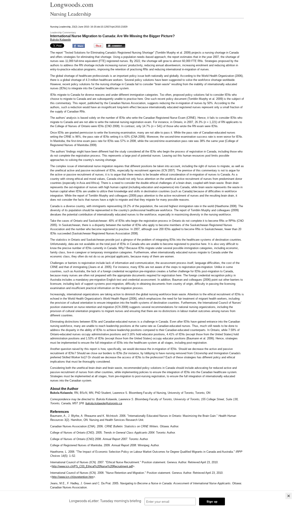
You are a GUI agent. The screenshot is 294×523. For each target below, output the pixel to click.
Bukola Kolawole (60, 39)
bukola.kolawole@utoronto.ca (103, 403)
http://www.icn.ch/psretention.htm (72, 476)
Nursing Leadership (70, 13)
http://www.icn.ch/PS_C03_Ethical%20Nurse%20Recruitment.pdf (92, 466)
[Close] (288, 496)
